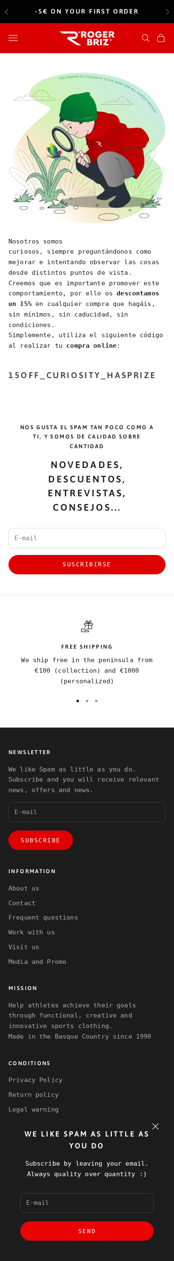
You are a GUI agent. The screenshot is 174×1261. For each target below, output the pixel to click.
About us (23, 888)
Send (87, 1231)
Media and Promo (37, 962)
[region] (87, 653)
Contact (21, 903)
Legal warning (33, 1109)
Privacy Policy (35, 1080)
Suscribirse (87, 564)
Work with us (31, 932)
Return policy (33, 1095)
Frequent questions (43, 917)
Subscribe (41, 840)
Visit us (23, 947)
